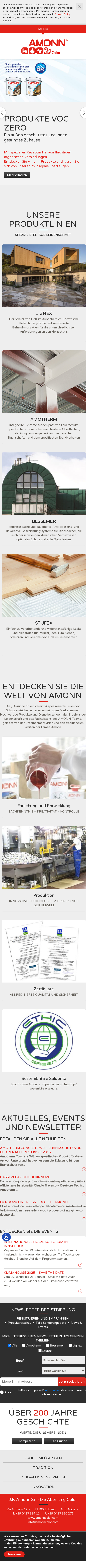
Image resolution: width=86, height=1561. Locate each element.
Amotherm (33, 1345)
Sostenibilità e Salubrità (44, 1078)
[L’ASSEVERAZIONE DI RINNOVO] (84, 1194)
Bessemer (57, 1345)
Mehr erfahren (17, 175)
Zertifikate (44, 989)
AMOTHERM (43, 419)
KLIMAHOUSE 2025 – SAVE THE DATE (34, 1273)
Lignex (77, 1345)
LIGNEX (44, 313)
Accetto (10, 1392)
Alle (14, 1345)
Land (20, 1371)
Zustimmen (14, 1554)
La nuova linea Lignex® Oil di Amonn (34, 1202)
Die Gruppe (59, 1441)
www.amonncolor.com (43, 1517)
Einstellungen (22, 1543)
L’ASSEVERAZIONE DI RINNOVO (25, 1177)
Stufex (47, 1351)
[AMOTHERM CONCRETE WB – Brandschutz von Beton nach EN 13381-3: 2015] (84, 1169)
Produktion (43, 895)
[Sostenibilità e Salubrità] (44, 1040)
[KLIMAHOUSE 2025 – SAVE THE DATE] (80, 1291)
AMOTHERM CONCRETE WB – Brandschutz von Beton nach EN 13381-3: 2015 (41, 1150)
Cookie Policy (62, 14)
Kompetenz (27, 1441)
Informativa (52, 1390)
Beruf (20, 1360)
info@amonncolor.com (43, 1522)
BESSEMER (44, 521)
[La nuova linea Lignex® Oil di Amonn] (84, 1219)
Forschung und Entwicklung (43, 806)
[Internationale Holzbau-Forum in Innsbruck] (80, 1265)
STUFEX (43, 623)
